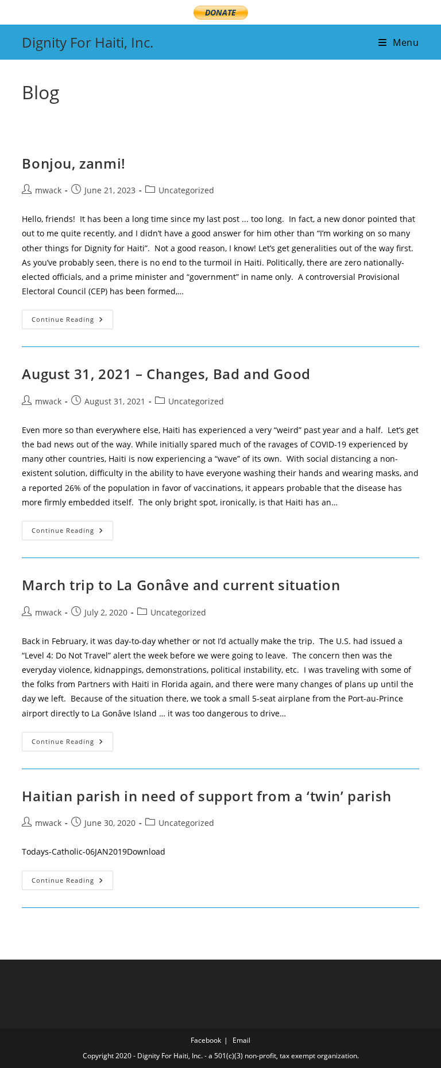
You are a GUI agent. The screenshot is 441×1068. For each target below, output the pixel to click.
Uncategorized (186, 190)
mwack (48, 190)
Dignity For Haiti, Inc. (87, 42)
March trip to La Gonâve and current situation (181, 584)
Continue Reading (72, 321)
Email (241, 1040)
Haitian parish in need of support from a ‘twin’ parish (206, 795)
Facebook (206, 1040)
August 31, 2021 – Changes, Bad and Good (166, 373)
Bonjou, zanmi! (73, 163)
